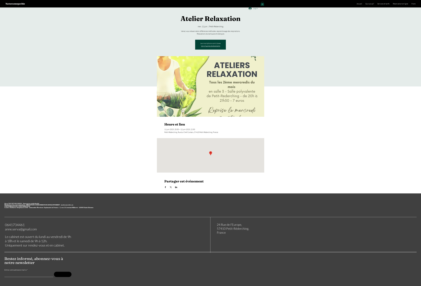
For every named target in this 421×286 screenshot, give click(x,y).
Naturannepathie (15, 3)
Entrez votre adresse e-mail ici (15, 270)
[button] (262, 3)
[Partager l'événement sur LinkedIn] (176, 187)
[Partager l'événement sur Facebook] (165, 187)
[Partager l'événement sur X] (171, 187)
